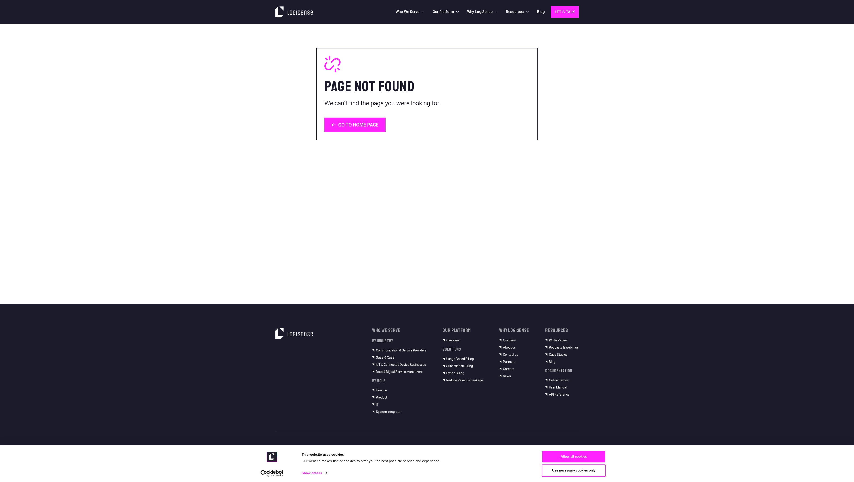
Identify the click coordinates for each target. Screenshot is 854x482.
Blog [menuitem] (541, 12)
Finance (381, 390)
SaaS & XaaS (385, 357)
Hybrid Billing (455, 373)
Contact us (510, 354)
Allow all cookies (574, 456)
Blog (552, 361)
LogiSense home (292, 9)
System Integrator (389, 411)
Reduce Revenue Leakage (464, 380)
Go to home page (358, 125)
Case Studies (558, 354)
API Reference (559, 394)
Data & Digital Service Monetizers (399, 371)
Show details (312, 473)
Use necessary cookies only (573, 470)
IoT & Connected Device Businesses (401, 364)
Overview (452, 340)
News (507, 376)
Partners (509, 361)
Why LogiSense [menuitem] (480, 12)
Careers (508, 368)
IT (377, 404)
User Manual (558, 387)
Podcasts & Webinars (564, 347)
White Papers (558, 340)
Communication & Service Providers (401, 350)
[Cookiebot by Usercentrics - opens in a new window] (271, 473)
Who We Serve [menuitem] (407, 12)
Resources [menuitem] (515, 12)
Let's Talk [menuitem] (565, 12)
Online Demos (559, 380)
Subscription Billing (459, 366)
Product (381, 397)
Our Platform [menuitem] (443, 12)
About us (509, 347)
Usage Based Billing (460, 358)
